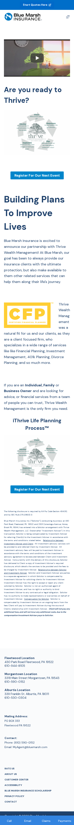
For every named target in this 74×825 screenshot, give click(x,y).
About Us (11, 774)
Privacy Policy (14, 796)
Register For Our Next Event (37, 175)
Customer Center (16, 779)
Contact (11, 801)
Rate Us (9, 768)
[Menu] (68, 17)
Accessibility (13, 785)
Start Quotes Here (35, 5)
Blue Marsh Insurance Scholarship (28, 790)
